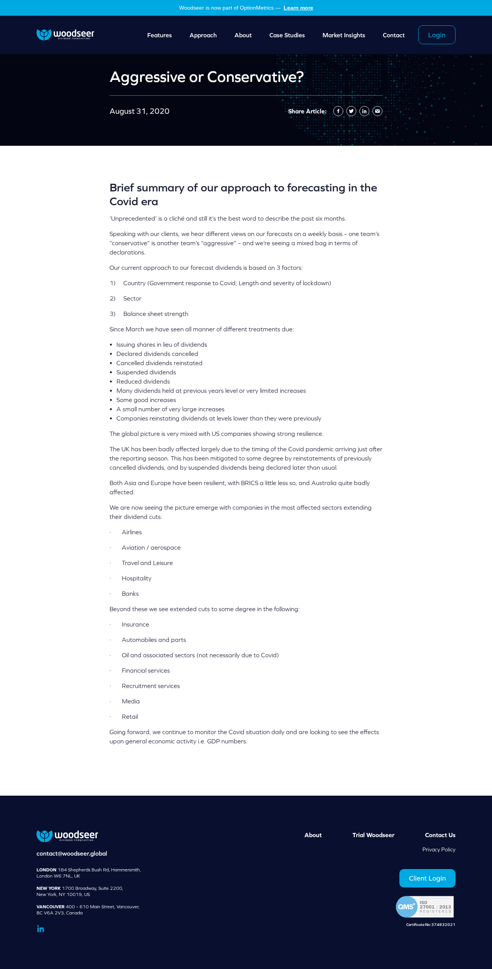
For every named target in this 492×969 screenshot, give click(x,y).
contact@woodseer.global (72, 853)
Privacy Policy (438, 849)
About (313, 834)
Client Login (427, 878)
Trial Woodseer (373, 834)
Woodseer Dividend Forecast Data (65, 35)
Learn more (298, 8)
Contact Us (440, 834)
